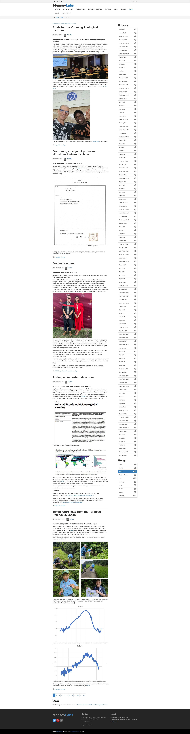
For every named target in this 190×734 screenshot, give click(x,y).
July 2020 (127, 227)
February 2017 (127, 369)
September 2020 (127, 220)
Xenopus (63, 257)
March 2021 (127, 199)
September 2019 (127, 261)
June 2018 (127, 313)
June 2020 (127, 230)
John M (69, 35)
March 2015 (127, 448)
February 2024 (127, 78)
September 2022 (127, 137)
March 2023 (127, 116)
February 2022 (127, 161)
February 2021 (127, 202)
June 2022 (127, 147)
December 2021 (127, 168)
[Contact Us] (133, 1)
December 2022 (127, 126)
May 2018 (127, 317)
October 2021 (127, 175)
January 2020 (127, 247)
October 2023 (127, 92)
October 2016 (127, 382)
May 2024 (127, 67)
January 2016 (127, 414)
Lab (59, 145)
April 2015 (127, 445)
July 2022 (127, 144)
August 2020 (127, 223)
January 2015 (127, 455)
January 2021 (127, 206)
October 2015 (127, 424)
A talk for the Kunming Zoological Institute (75, 29)
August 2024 (127, 57)
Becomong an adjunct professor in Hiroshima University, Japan (76, 153)
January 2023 (127, 123)
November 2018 (127, 296)
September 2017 (127, 344)
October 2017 (127, 341)
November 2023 (127, 88)
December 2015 (127, 417)
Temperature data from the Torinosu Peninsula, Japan (77, 513)
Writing (127, 492)
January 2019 (127, 289)
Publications (80, 9)
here (62, 481)
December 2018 (127, 292)
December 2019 (127, 251)
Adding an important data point (74, 377)
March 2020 (127, 240)
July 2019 (127, 268)
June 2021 (127, 189)
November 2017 (127, 337)
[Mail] (61, 720)
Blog (131, 9)
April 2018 (127, 320)
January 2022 (127, 164)
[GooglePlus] (58, 1)
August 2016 (127, 389)
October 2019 (127, 258)
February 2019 (127, 285)
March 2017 (127, 365)
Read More (113, 722)
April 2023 (127, 112)
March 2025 (127, 33)
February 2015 (127, 452)
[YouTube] (61, 1)
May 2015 (127, 441)
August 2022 (127, 140)
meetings (63, 145)
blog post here (80, 168)
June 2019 (127, 272)
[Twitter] (54, 1)
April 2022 (127, 154)
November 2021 (127, 171)
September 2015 (127, 427)
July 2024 (127, 60)
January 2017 (127, 372)
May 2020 (127, 234)
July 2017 (127, 351)
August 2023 (127, 98)
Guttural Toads (66, 371)
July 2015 (127, 434)
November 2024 (127, 47)
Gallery (108, 9)
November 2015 (127, 421)
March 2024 (127, 74)
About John (66, 13)
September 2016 (127, 386)
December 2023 (127, 85)
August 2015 (127, 431)
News (127, 485)
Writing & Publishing (95, 9)
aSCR (115, 9)
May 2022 (127, 150)
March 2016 (127, 407)
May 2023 (127, 109)
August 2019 (127, 265)
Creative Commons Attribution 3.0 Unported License (92, 705)
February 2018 (127, 327)
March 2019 (127, 282)
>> (84, 695)
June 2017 (127, 355)
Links (57, 13)
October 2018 (127, 299)
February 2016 (127, 410)
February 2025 (127, 36)
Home (57, 17)
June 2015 (127, 438)
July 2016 (127, 393)
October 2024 (127, 50)
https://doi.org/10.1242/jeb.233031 (72, 502)
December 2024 (127, 43)
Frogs (56, 145)
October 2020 (127, 216)
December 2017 (127, 334)
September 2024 (127, 53)
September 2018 (127, 303)
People (57, 9)
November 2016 (127, 379)
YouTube (123, 9)
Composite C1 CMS (75, 731)
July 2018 (127, 310)
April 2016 (127, 403)
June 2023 (127, 105)
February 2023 (127, 119)
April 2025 (127, 29)
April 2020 (127, 237)
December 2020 (127, 209)
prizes (127, 489)
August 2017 (127, 348)
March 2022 (127, 157)
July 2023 (127, 102)
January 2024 (127, 81)
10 (78, 695)
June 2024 (127, 64)
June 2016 (127, 396)
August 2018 (127, 306)
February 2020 (127, 244)
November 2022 (127, 130)
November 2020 (127, 213)
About (127, 464)
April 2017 (127, 362)
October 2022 (127, 133)
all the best (96, 141)
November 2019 (127, 254)
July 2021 (127, 185)
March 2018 (127, 324)
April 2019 (127, 279)
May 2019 (127, 275)
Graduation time (63, 263)
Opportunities (68, 9)
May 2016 (127, 400)
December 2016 (127, 376)
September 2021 (127, 178)
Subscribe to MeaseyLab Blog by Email (64, 23)
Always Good (59, 731)
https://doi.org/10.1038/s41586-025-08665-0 (80, 495)
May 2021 (127, 192)
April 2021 (127, 195)
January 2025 (127, 40)
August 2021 (127, 182)
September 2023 (127, 95)
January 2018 (127, 330)
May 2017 (127, 358)
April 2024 (127, 71)
